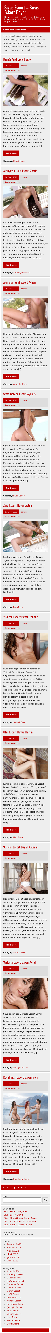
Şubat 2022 (13, 1257)
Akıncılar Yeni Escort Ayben (19, 282)
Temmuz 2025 (14, 1244)
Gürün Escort (13, 1290)
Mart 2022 (12, 1254)
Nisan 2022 (13, 1250)
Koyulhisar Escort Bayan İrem (20, 1077)
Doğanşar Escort (15, 1281)
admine (24, 65)
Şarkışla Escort (20, 1067)
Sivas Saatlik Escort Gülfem (18, 1224)
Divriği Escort (19, 161)
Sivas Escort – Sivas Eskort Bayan (21, 10)
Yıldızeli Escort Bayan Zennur (20, 616)
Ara (5, 1196)
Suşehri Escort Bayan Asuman (20, 846)
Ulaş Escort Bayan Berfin (18, 731)
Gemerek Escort (15, 1284)
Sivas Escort (19, 495)
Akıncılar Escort (21, 384)
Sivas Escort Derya (13, 1214)
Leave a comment (12, 70)
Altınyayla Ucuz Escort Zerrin (20, 170)
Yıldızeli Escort (20, 722)
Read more (11, 153)
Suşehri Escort (20, 952)
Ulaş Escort (18, 837)
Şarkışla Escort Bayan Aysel (19, 962)
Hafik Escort (13, 1294)
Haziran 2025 (14, 1247)
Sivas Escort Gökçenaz (15, 1211)
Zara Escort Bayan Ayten (17, 505)
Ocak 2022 (12, 1260)
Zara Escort (18, 607)
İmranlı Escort (14, 1297)
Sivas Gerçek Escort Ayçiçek (19, 393)
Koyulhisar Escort (21, 1179)
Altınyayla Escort (21, 272)
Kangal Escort (14, 1300)
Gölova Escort (14, 1287)
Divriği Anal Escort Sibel (17, 59)
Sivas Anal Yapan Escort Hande (20, 1221)
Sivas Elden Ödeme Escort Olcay (20, 1218)
